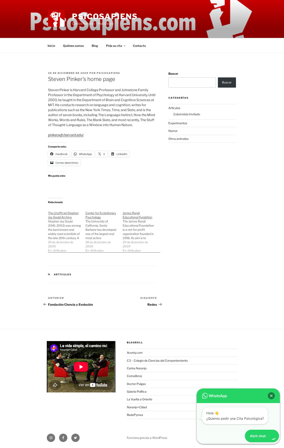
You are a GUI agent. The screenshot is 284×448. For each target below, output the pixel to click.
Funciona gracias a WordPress (147, 437)
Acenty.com (135, 352)
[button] (271, 395)
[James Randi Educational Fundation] (141, 230)
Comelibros (134, 376)
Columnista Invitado (186, 114)
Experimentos (177, 123)
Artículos (63, 274)
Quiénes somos (73, 45)
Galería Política (137, 391)
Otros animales (178, 138)
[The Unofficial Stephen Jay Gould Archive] (66, 230)
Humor (173, 131)
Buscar (173, 73)
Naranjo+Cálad (137, 407)
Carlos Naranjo (137, 368)
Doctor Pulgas (136, 384)
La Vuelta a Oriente (139, 399)
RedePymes (135, 415)
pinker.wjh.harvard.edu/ (66, 135)
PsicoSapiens (105, 16)
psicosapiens (108, 73)
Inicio (51, 45)
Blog (95, 45)
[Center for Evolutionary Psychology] (104, 230)
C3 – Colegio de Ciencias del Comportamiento (157, 360)
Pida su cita (114, 45)
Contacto (139, 45)
